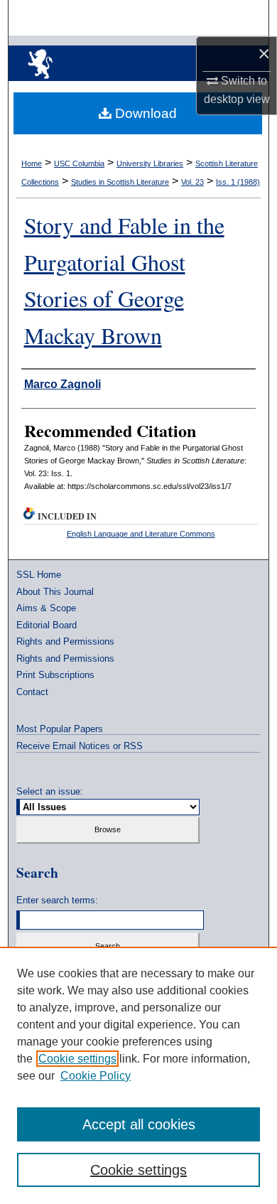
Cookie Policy (95, 1076)
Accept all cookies (138, 1124)
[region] (138, 1075)
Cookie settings (77, 1059)
